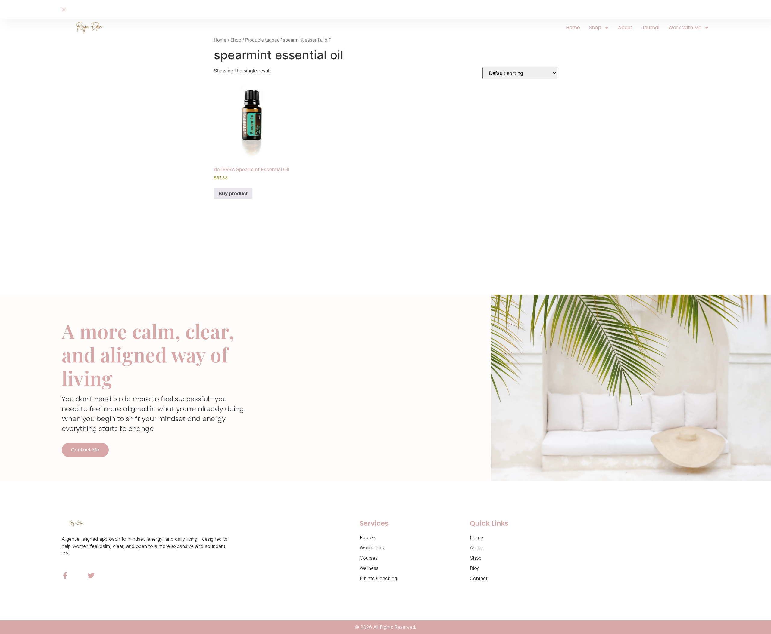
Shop (595, 27)
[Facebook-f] (65, 575)
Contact (478, 578)
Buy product (233, 193)
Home (573, 27)
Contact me (85, 449)
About (625, 27)
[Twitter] (91, 575)
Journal (650, 27)
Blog (475, 568)
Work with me (684, 27)
